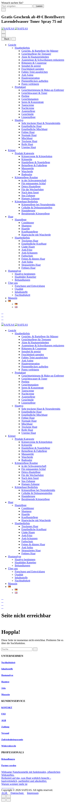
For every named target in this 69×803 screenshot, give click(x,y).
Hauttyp (19, 120)
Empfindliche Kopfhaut (33, 243)
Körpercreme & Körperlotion (36, 156)
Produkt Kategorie (24, 153)
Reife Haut (27, 144)
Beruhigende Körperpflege (35, 213)
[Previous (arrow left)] (3, 800)
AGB (3, 720)
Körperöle (26, 159)
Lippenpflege (28, 117)
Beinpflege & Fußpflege (34, 165)
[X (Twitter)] (8, 787)
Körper (12, 150)
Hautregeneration (30, 78)
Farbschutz (27, 255)
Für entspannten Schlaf (33, 183)
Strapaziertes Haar (31, 264)
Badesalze (26, 174)
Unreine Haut (28, 147)
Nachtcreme (27, 108)
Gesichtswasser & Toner (34, 93)
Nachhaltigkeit (22, 295)
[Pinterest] (13, 787)
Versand (5, 733)
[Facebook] (2, 787)
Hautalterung (28, 210)
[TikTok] (10, 787)
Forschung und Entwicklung (30, 285)
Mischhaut (26, 138)
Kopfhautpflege (29, 231)
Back (6, 39)
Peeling (25, 96)
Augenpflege (28, 111)
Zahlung (5, 726)
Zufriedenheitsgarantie (12, 739)
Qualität (19, 288)
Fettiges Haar (28, 267)
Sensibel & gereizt (31, 65)
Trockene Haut (29, 141)
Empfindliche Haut (31, 126)
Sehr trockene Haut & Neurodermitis (40, 123)
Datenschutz (17, 793)
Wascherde (27, 171)
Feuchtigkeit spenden (32, 68)
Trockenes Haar (29, 240)
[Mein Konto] (2, 315)
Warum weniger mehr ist (14, 784)
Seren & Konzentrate (32, 102)
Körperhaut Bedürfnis (26, 201)
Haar (10, 216)
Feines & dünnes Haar (33, 258)
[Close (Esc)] (3, 796)
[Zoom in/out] (8, 796)
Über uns (13, 282)
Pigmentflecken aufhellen (34, 81)
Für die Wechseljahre (32, 189)
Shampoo (26, 225)
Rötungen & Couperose (34, 62)
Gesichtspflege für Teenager (36, 53)
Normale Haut (29, 135)
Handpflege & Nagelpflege (35, 162)
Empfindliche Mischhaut (34, 129)
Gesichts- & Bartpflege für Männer (39, 50)
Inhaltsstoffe (21, 291)
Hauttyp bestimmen (25, 273)
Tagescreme (27, 105)
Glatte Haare (28, 246)
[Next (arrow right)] (8, 800)
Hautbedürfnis (22, 47)
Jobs (3, 688)
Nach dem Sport (30, 192)
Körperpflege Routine (26, 177)
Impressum (33, 793)
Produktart (20, 87)
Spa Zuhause (28, 195)
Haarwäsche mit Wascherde (36, 234)
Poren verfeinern (30, 84)
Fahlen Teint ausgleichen (34, 71)
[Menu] (3, 32)
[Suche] (2, 312)
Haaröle (25, 228)
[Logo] (14, 28)
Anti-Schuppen (29, 252)
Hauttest (5, 681)
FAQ (3, 714)
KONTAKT (6, 707)
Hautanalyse (14, 270)
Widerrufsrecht (8, 746)
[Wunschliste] (2, 318)
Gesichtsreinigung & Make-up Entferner (42, 90)
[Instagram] (5, 787)
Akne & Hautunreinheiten (35, 56)
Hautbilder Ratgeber (25, 276)
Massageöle (27, 168)
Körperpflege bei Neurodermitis (38, 204)
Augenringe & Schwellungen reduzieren (42, 59)
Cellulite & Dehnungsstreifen (36, 207)
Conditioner (27, 222)
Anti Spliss (27, 261)
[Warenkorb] (2, 321)
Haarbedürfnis (22, 237)
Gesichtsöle (27, 114)
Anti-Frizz (26, 249)
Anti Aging (27, 75)
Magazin (12, 298)
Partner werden (8, 765)
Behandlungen (22, 279)
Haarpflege (20, 219)
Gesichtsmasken (30, 99)
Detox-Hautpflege (31, 186)
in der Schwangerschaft (33, 180)
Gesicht (12, 44)
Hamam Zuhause (30, 198)
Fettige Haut (27, 132)
